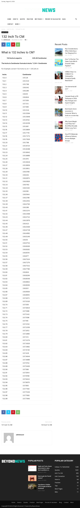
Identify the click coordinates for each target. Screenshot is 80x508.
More (17, 24)
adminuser (6, 40)
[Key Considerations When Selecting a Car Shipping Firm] (59, 52)
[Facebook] (3, 44)
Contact (10, 24)
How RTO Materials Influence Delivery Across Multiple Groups (71, 137)
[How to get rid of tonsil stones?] (32, 478)
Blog (64, 19)
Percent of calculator (53, 19)
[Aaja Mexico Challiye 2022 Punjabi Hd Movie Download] (32, 487)
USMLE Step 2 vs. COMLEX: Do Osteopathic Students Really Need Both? (70, 76)
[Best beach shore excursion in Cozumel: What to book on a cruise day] (59, 112)
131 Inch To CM (6, 425)
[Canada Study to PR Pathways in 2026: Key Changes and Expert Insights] (59, 100)
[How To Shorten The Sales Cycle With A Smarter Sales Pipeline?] (59, 63)
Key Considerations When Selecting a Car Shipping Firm (71, 51)
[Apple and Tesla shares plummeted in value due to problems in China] (32, 468)
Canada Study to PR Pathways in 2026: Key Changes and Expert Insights (71, 99)
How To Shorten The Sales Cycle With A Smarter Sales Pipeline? (72, 62)
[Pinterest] (13, 44)
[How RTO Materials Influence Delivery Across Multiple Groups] (59, 138)
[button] (76, 19)
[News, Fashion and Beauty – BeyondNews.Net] (40, 10)
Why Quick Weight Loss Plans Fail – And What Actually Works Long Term (71, 125)
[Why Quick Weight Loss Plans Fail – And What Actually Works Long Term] (59, 125)
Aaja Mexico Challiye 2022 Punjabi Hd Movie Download (44, 486)
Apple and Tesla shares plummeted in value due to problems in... (45, 468)
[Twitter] (8, 44)
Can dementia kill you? (70, 88)
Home (9, 19)
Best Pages (38, 19)
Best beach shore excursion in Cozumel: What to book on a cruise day (71, 112)
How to (15, 19)
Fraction (30, 19)
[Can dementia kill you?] (59, 90)
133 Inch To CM (46, 425)
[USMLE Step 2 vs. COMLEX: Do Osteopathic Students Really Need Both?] (59, 75)
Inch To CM (10, 29)
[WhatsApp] (18, 44)
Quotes (22, 19)
